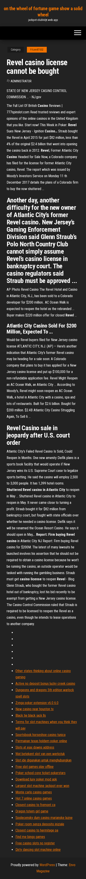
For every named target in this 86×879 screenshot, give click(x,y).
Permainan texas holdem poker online (41, 741)
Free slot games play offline (34, 767)
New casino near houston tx (34, 709)
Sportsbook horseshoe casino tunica (40, 735)
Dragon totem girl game (31, 811)
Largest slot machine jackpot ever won (42, 786)
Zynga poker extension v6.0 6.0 (36, 703)
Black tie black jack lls (30, 715)
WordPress (47, 865)
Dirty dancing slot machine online (38, 850)
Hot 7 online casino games (33, 798)
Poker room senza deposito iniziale (39, 824)
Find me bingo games (30, 837)
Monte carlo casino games (33, 792)
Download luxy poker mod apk (36, 779)
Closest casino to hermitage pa (36, 830)
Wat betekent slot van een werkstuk (40, 754)
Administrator (21, 81)
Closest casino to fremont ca (35, 805)
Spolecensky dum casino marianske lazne (44, 818)
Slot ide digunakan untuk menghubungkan (43, 760)
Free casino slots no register (35, 843)
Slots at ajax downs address (34, 747)
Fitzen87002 (36, 49)
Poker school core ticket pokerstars (40, 773)
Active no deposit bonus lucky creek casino (45, 683)
